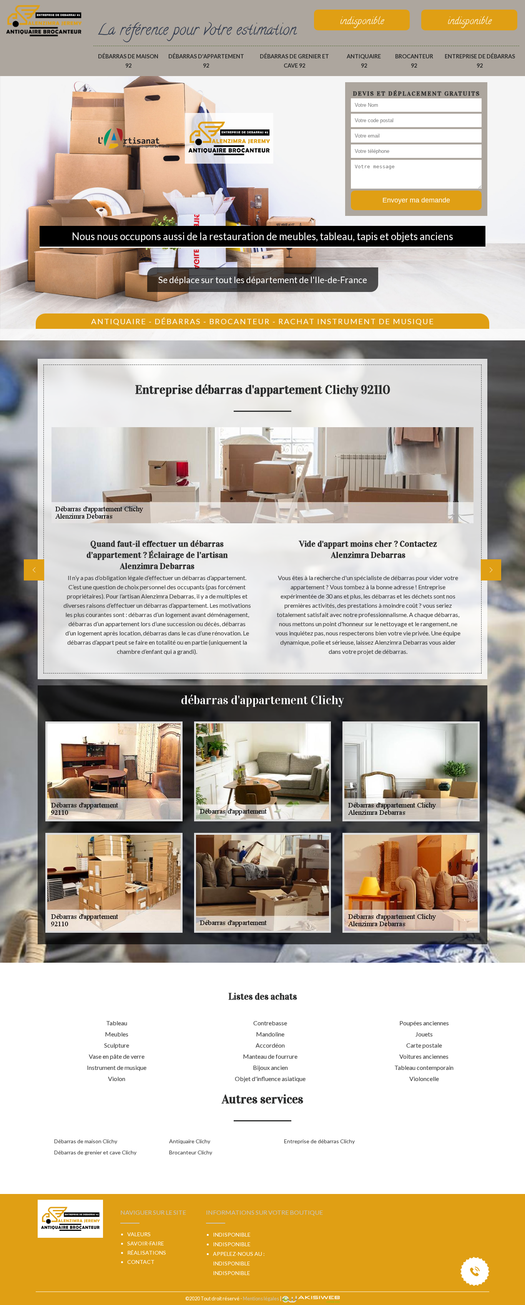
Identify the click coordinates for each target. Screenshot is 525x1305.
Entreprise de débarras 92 (480, 61)
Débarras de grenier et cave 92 (294, 61)
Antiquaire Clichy (189, 1141)
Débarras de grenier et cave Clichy (95, 1152)
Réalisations (146, 1252)
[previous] (34, 569)
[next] (491, 569)
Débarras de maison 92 (128, 61)
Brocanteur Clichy (190, 1152)
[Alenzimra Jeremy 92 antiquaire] (44, 19)
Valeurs (139, 1234)
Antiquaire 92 (364, 61)
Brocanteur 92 (414, 61)
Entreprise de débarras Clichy (319, 1141)
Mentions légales (261, 1298)
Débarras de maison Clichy (85, 1141)
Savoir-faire (145, 1243)
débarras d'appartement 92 (206, 61)
